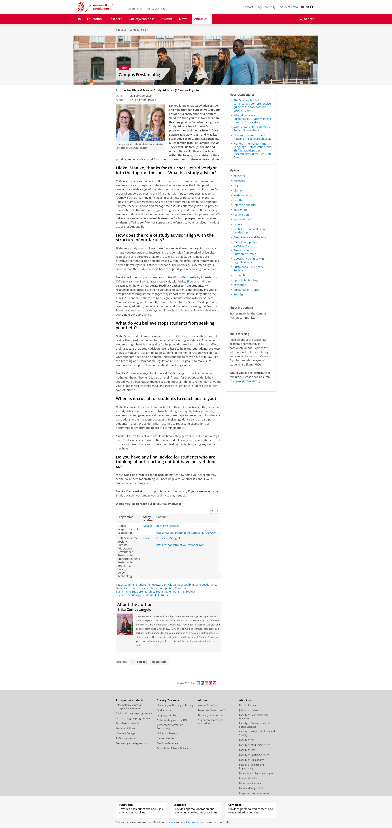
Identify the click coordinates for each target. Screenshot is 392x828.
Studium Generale (167, 743)
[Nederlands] (302, 7)
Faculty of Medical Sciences (254, 745)
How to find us (247, 705)
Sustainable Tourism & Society (175, 591)
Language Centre (167, 715)
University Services (250, 783)
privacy (170, 822)
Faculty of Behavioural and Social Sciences (254, 725)
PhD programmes (126, 738)
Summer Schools (126, 728)
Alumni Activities (207, 705)
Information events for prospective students (129, 706)
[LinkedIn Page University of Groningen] (202, 683)
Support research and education (211, 721)
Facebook (141, 661)
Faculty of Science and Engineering (252, 766)
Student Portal (289, 7)
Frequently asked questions (132, 743)
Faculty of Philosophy (251, 760)
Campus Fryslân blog (139, 74)
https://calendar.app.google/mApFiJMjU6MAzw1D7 (188, 532)
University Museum (168, 733)
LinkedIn (161, 661)
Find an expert (165, 710)
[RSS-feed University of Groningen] (206, 683)
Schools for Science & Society (174, 748)
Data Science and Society (132, 588)
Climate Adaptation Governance (170, 588)
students (129, 584)
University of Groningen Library (175, 705)
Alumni (202, 700)
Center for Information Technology (170, 726)
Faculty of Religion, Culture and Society (257, 733)
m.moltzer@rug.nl (167, 526)
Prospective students (130, 700)
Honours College (125, 733)
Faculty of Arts (247, 740)
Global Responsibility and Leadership (192, 584)
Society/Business (168, 700)
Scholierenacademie (127, 723)
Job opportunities (249, 710)
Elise (190, 281)
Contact (248, 7)
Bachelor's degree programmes (134, 713)
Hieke (147, 538)
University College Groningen (256, 773)
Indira (203, 281)
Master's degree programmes (133, 718)
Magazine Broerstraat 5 (211, 710)
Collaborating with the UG (172, 720)
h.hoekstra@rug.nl (168, 538)
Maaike (148, 526)
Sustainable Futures (155, 595)
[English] (307, 7)
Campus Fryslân (139, 29)
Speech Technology (128, 595)
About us (121, 29)
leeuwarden (159, 584)
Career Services (166, 738)
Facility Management (251, 788)
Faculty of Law (247, 750)
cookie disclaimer (192, 822)
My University (266, 7)
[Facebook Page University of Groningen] (198, 683)
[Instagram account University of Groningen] (210, 683)
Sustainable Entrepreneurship (135, 591)
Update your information (212, 715)
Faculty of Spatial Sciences (254, 755)
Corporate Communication (254, 793)
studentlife (143, 584)
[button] (213, 510)
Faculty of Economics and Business (253, 716)
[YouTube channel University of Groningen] (214, 683)
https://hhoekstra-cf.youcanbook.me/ (180, 545)
